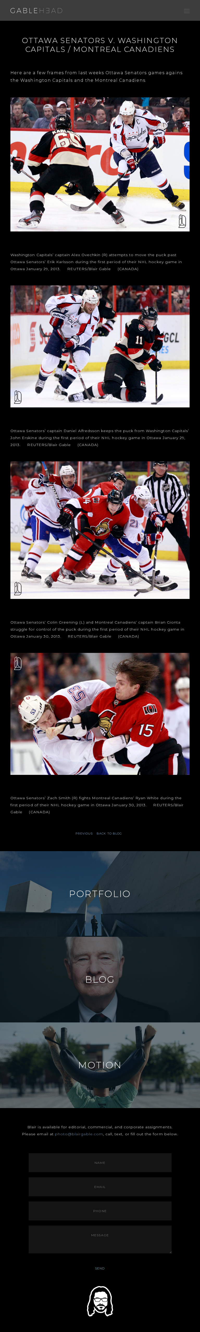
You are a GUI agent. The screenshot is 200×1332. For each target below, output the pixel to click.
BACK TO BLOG (109, 833)
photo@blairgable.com (79, 1134)
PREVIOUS (84, 833)
